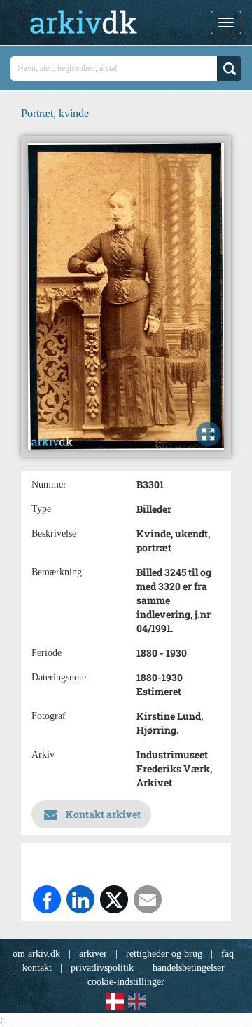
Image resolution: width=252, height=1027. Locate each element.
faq (227, 953)
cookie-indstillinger (126, 981)
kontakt (37, 967)
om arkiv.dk (36, 953)
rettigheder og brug (164, 953)
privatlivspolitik (102, 967)
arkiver (93, 953)
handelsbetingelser (189, 967)
